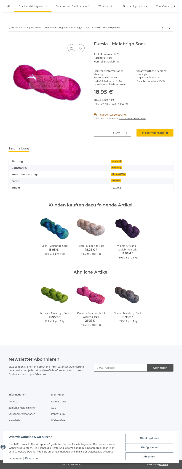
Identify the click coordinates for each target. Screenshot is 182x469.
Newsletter (15, 420)
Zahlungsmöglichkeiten (22, 407)
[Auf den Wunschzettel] (81, 48)
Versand (123, 103)
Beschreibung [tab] (19, 148)
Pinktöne (116, 180)
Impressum (15, 458)
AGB (53, 407)
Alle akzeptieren (149, 438)
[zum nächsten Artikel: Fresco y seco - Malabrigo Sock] (169, 27)
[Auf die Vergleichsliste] (71, 48)
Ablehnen (149, 456)
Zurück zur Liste (19, 27)
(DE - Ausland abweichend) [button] (132, 118)
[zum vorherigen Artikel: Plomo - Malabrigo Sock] (162, 27)
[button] (172, 6)
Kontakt (13, 401)
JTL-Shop (163, 464)
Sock (109, 57)
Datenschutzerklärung (70, 366)
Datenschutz (32, 458)
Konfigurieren (149, 447)
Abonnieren (160, 367)
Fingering (116, 167)
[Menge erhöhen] (127, 132)
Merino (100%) (118, 174)
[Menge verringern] (98, 132)
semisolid (116, 161)
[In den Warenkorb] (11, 39)
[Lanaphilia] (8, 6)
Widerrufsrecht (60, 420)
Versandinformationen (22, 414)
